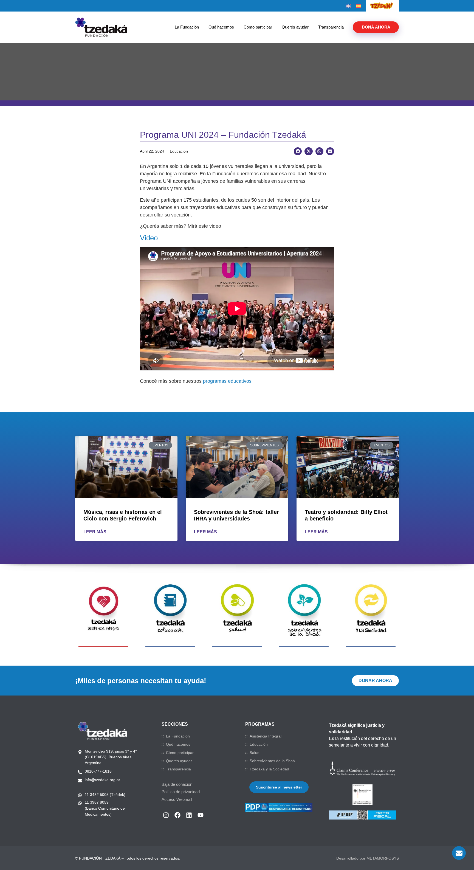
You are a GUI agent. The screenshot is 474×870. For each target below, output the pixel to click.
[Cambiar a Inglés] (348, 6)
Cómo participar (258, 27)
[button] (298, 151)
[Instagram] (166, 815)
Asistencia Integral (265, 736)
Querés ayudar (295, 27)
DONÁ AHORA (376, 27)
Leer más (94, 532)
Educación (259, 744)
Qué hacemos (221, 27)
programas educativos (227, 381)
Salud (254, 752)
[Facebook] (177, 815)
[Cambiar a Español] (358, 6)
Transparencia (331, 27)
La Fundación (187, 27)
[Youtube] (200, 815)
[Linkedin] (189, 815)
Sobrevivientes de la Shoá (272, 761)
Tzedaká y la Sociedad (269, 769)
